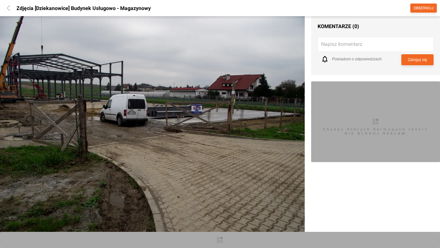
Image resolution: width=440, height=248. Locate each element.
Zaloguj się (417, 59)
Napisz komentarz (341, 44)
